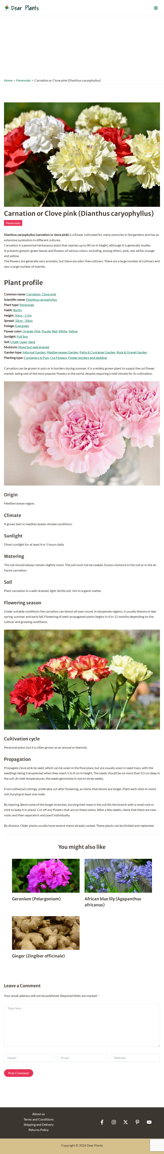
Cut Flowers (58, 357)
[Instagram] (113, 1122)
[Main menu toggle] (156, 8)
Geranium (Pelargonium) (36, 898)
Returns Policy (39, 1130)
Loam (23, 342)
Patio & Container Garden (97, 352)
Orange (28, 331)
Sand (31, 342)
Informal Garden (34, 352)
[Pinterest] (137, 1122)
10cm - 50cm (24, 320)
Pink (37, 331)
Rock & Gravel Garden (132, 352)
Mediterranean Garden (62, 352)
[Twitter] (125, 1122)
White (63, 331)
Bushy (17, 310)
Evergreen (22, 326)
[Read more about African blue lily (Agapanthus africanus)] (118, 875)
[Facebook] (102, 1122)
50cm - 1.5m (23, 315)
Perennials (13, 223)
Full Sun (22, 336)
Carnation (33, 294)
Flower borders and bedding (87, 357)
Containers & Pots (36, 357)
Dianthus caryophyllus (41, 299)
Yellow (73, 331)
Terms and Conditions (39, 1119)
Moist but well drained (33, 347)
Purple (46, 331)
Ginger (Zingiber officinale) (38, 955)
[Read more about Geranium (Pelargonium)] (46, 875)
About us (38, 1114)
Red (54, 331)
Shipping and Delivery (39, 1124)
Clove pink (49, 294)
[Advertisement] (82, 46)
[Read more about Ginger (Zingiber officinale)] (46, 932)
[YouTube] (149, 1122)
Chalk (14, 342)
